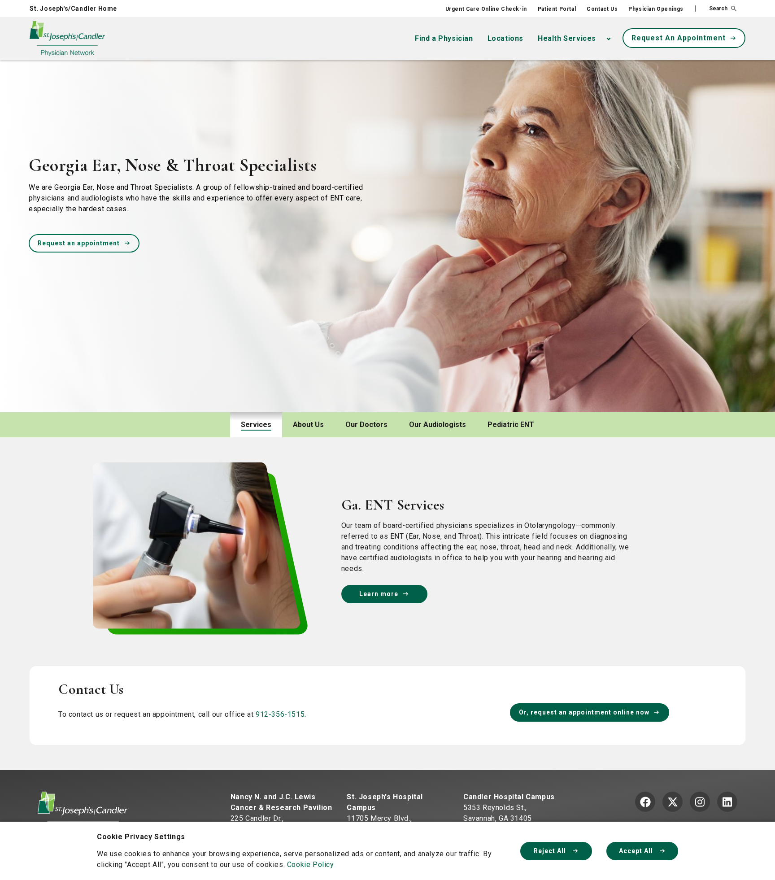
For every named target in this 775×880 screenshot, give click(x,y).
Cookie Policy (310, 864)
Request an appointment (79, 243)
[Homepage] (82, 812)
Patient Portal (557, 9)
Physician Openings (656, 9)
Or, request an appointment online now (584, 712)
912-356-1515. (281, 714)
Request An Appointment (678, 38)
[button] (715, 8)
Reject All (551, 850)
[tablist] (387, 424)
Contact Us (602, 9)
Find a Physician (444, 38)
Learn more (378, 593)
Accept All (637, 850)
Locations (505, 38)
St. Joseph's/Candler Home (73, 8)
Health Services (567, 38)
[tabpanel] (387, 600)
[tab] (256, 424)
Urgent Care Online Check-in (486, 9)
